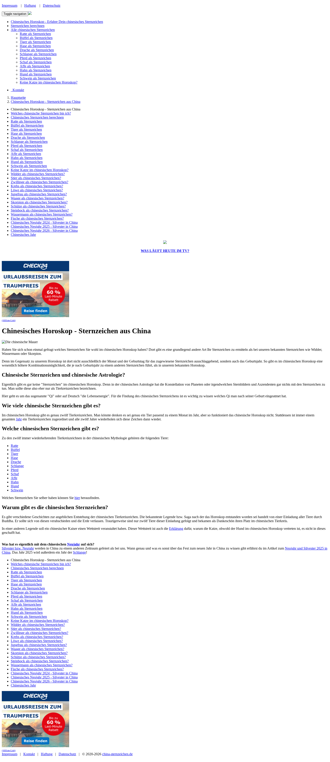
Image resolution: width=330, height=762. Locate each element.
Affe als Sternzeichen (35, 66)
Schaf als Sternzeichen (36, 62)
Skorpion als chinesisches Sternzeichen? (39, 202)
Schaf (15, 474)
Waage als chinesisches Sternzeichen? (37, 198)
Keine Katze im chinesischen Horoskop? (48, 82)
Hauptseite (18, 97)
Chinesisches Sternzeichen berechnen (37, 117)
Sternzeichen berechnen (27, 26)
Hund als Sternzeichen (36, 74)
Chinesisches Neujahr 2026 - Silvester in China (44, 230)
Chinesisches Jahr (23, 234)
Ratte (14, 446)
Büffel (15, 450)
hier (77, 498)
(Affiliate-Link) (8, 320)
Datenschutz (51, 5)
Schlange (17, 466)
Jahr (19, 419)
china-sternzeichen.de (117, 754)
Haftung (30, 5)
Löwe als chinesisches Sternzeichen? (37, 190)
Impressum (9, 5)
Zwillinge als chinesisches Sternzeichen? (39, 182)
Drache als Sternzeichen (37, 50)
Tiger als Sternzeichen (35, 42)
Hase (14, 458)
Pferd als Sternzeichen (35, 58)
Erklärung (176, 528)
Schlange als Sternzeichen (38, 54)
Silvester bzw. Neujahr (18, 548)
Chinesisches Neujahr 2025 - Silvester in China (44, 226)
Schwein (17, 490)
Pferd (14, 470)
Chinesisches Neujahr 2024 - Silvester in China (44, 222)
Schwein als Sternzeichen (38, 78)
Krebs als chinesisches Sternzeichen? (37, 186)
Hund (15, 486)
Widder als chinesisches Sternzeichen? (38, 174)
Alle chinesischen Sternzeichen (33, 30)
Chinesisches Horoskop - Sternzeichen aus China (45, 102)
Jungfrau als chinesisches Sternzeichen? (39, 194)
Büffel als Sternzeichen (36, 38)
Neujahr (73, 544)
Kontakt (29, 754)
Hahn (15, 482)
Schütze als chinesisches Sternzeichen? (38, 206)
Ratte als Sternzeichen (35, 34)
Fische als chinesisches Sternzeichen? (37, 218)
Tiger (14, 454)
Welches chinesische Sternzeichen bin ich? (41, 113)
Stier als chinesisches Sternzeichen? (36, 178)
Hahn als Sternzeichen (35, 70)
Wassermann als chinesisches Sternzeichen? (42, 214)
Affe (14, 478)
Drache (16, 462)
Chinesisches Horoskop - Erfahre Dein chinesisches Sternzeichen (57, 22)
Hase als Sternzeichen (35, 46)
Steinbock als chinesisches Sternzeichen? (40, 210)
